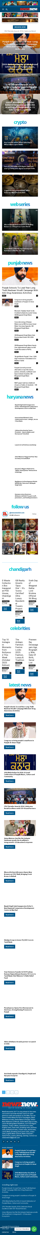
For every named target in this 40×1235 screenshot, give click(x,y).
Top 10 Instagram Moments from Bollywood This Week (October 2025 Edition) (6, 652)
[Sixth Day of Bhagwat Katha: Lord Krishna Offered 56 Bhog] (33, 575)
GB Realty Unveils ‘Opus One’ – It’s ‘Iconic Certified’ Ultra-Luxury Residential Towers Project (20, 594)
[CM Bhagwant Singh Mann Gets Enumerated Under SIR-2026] (7, 338)
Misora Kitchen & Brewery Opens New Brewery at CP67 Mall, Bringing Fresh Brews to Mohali (18, 874)
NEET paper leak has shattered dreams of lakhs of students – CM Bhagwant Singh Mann (25, 385)
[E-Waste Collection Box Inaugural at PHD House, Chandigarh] (6, 575)
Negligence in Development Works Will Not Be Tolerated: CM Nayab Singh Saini (26, 483)
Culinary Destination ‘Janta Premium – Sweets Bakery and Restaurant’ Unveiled (24, 432)
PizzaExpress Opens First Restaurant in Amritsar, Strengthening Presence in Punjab (18, 1010)
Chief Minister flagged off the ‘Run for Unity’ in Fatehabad (26, 457)
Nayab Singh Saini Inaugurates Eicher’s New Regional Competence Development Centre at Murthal (26, 406)
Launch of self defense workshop (25, 445)
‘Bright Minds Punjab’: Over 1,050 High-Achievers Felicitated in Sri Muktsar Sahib (25, 358)
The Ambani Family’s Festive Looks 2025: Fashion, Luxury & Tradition (19, 649)
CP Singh (4, 603)
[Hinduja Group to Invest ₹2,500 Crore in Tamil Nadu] (20, 930)
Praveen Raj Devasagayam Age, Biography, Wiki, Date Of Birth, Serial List (33, 651)
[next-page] (16, 1092)
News (4, 295)
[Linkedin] (11, 1141)
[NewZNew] (29, 9)
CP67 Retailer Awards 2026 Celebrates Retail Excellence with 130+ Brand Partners (20, 807)
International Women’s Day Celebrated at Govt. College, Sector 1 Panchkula (26, 419)
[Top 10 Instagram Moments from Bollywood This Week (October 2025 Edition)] (6, 634)
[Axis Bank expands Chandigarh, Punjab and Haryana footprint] (20, 1063)
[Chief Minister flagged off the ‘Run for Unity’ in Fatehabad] (7, 457)
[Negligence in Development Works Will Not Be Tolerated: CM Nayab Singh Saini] (7, 483)
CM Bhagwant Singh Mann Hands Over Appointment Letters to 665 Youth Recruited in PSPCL (25, 347)
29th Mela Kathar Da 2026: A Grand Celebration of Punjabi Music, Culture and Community (19, 774)
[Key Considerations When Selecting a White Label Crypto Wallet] (20, 138)
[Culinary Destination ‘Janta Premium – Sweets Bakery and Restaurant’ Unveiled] (7, 432)
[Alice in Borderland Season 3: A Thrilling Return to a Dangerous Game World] (20, 220)
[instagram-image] (8, 524)
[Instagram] (7, 1141)
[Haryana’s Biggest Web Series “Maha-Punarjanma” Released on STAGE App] (7, 470)
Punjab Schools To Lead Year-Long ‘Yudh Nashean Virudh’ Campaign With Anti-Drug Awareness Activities (20, 290)
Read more (5, 608)
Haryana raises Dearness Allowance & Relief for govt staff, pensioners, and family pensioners (26, 495)
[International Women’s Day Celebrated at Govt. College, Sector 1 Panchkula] (7, 419)
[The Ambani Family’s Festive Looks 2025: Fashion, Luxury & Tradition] (20, 634)
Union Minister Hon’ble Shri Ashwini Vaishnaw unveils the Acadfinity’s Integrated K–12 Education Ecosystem (18, 840)
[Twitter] (14, 1141)
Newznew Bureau (18, 613)
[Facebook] (3, 1141)
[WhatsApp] (18, 1141)
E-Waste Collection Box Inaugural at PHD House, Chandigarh (6, 589)
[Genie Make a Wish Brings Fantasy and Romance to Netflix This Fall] (20, 244)
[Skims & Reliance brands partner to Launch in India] (20, 1031)
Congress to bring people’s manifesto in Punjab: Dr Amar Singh (24, 302)
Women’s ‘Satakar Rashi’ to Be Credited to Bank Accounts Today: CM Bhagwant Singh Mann (25, 313)
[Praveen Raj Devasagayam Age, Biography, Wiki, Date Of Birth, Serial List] (33, 634)
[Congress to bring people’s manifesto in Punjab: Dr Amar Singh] (7, 302)
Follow (34, 514)
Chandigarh (6, 601)
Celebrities (5, 668)
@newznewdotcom (16, 513)
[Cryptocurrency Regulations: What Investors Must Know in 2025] (20, 186)
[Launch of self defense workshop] (7, 445)
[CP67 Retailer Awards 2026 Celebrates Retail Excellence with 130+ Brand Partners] (20, 84)
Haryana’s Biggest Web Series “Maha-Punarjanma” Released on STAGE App (26, 470)
